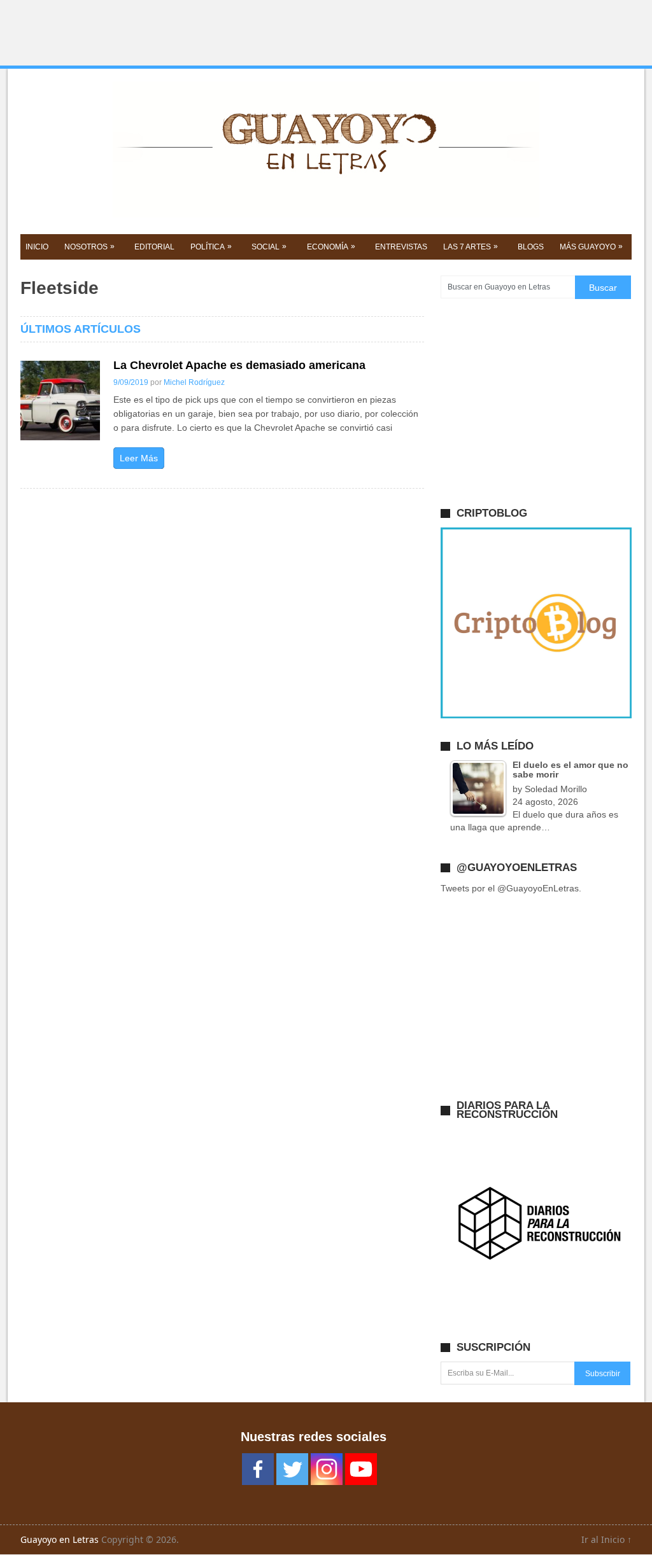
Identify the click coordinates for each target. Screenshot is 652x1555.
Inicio (36, 246)
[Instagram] (327, 1469)
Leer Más (139, 458)
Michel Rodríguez (194, 382)
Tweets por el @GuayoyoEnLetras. (511, 888)
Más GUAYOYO (591, 246)
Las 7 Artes (470, 246)
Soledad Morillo (556, 789)
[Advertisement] (326, 33)
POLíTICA (211, 246)
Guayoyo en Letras (59, 1539)
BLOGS (531, 246)
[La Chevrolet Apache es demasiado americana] (60, 400)
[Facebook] (258, 1469)
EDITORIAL (154, 246)
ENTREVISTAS (401, 246)
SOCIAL (269, 246)
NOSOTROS (89, 246)
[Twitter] (292, 1469)
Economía (331, 246)
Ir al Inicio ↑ (606, 1539)
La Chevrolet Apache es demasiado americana (239, 365)
